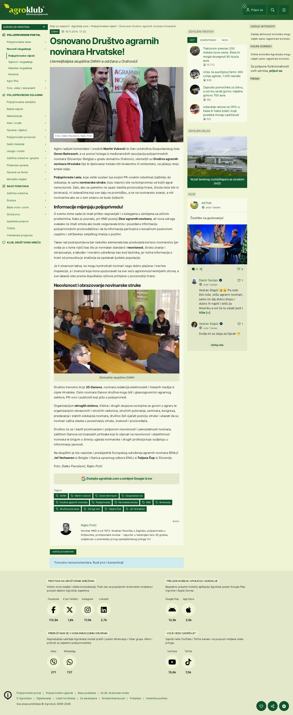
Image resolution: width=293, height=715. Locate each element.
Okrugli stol (93, 509)
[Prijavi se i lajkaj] (261, 706)
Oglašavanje (43, 698)
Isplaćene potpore (18, 221)
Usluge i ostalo (16, 151)
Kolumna (13, 74)
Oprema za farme (17, 172)
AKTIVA (207, 203)
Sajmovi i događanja (20, 61)
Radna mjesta (15, 109)
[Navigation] (284, 10)
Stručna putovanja (69, 509)
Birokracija (164, 502)
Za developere (88, 698)
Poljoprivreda (102, 502)
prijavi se (275, 71)
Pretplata (135, 698)
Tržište (11, 228)
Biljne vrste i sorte (18, 207)
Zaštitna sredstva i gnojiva (23, 158)
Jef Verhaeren (137, 509)
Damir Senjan (208, 280)
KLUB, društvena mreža (23, 242)
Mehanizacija (14, 116)
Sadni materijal (15, 144)
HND (148, 502)
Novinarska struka (128, 502)
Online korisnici (260, 46)
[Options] (240, 204)
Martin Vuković (82, 495)
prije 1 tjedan (213, 207)
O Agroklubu (24, 698)
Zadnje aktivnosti (262, 26)
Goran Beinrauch (108, 495)
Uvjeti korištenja (65, 698)
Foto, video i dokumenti (21, 88)
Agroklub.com (79, 26)
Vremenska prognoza (19, 235)
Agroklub (50, 703)
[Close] (273, 10)
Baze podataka (17, 186)
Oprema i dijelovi (17, 130)
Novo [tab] (225, 40)
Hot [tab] (192, 40)
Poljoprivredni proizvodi (21, 137)
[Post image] (217, 244)
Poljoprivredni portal (29, 692)
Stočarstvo (13, 214)
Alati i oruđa (14, 122)
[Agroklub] (26, 9)
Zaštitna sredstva (17, 193)
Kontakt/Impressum (113, 698)
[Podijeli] (273, 706)
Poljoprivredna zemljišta (21, 102)
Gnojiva (11, 200)
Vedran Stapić (208, 324)
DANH (62, 495)
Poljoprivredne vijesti (103, 26)
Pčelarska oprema (17, 165)
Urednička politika (156, 698)
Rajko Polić (88, 525)
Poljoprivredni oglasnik (24, 95)
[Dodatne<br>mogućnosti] (284, 706)
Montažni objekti (17, 179)
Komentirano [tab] (208, 40)
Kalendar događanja (20, 68)
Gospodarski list (134, 495)
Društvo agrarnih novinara (73, 502)
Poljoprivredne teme (19, 41)
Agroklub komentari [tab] (63, 552)
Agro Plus (13, 80)
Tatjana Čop (114, 509)
